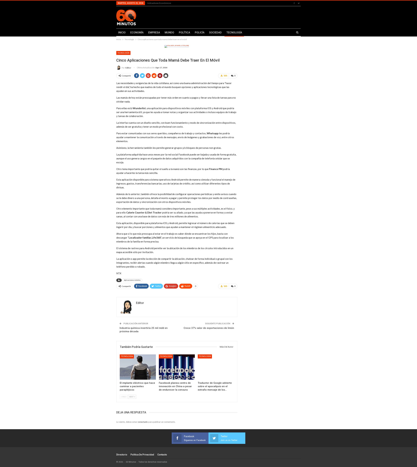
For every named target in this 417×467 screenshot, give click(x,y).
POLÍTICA (184, 32)
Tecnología (123, 53)
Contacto (162, 454)
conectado (143, 422)
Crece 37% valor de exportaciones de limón (209, 328)
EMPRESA (154, 32)
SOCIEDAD (215, 32)
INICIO (122, 32)
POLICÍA (199, 32)
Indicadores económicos (159, 3)
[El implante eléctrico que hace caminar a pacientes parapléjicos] (138, 367)
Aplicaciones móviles (132, 280)
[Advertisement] (240, 16)
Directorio (121, 454)
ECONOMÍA (137, 32)
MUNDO (169, 32)
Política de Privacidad (142, 454)
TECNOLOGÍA (234, 32)
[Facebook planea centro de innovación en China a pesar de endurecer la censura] (177, 367)
